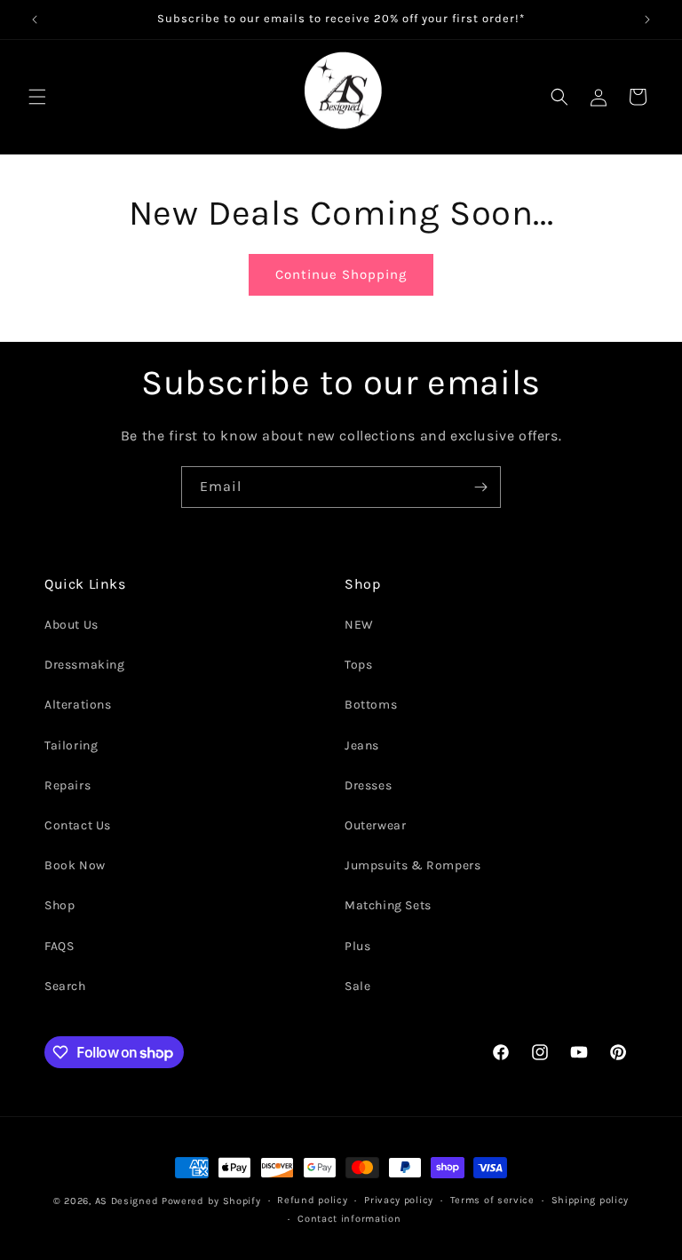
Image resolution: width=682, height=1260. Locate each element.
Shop (59, 905)
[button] (37, 96)
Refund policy (312, 1200)
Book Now (75, 865)
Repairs (67, 785)
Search (65, 986)
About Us (71, 624)
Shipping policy (590, 1200)
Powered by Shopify (211, 1201)
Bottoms (371, 704)
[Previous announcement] (34, 19)
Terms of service (492, 1200)
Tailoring (71, 745)
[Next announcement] (647, 19)
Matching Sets (388, 905)
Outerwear (375, 825)
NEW (359, 624)
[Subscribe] (480, 487)
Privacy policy (398, 1200)
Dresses (368, 785)
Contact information (348, 1218)
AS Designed (127, 1201)
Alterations (78, 704)
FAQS (59, 946)
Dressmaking (84, 664)
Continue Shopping (341, 274)
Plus (357, 946)
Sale (357, 986)
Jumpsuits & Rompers (412, 865)
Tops (358, 664)
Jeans (362, 745)
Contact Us (77, 825)
